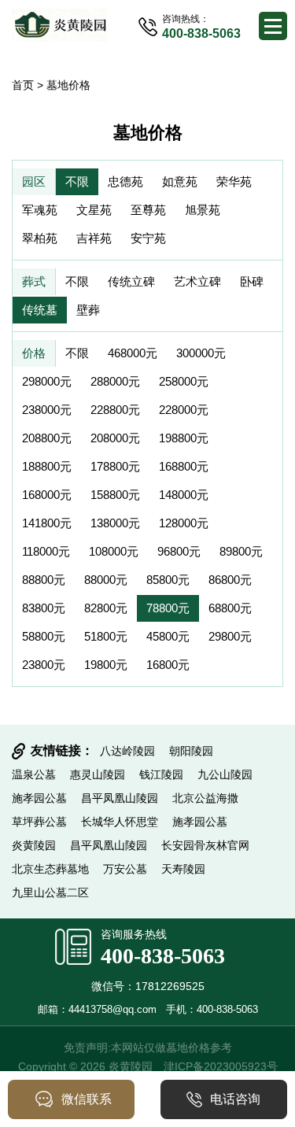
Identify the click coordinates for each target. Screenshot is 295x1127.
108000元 (113, 551)
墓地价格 (68, 85)
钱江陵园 (161, 774)
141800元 (47, 523)
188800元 (47, 466)
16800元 (168, 664)
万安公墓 (125, 869)
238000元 (47, 409)
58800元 (43, 636)
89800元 (241, 551)
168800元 (183, 466)
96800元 (179, 551)
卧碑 (252, 281)
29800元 (230, 636)
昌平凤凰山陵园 (119, 798)
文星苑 (94, 209)
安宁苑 (148, 238)
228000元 (183, 409)
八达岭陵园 (127, 751)
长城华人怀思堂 (119, 821)
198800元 (183, 438)
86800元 (230, 579)
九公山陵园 (225, 774)
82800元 (105, 608)
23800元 (43, 664)
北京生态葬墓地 (50, 869)
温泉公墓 (34, 774)
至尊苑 (148, 209)
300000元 (201, 353)
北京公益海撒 (205, 798)
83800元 (43, 608)
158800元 (115, 494)
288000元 (115, 381)
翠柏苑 (39, 238)
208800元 (47, 438)
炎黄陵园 (34, 845)
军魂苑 (39, 209)
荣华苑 (234, 181)
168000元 (47, 494)
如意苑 (179, 181)
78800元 (168, 608)
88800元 (43, 579)
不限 (77, 181)
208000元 (115, 438)
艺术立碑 (197, 281)
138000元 (115, 523)
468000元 (132, 353)
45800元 (168, 636)
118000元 (46, 551)
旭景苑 (202, 209)
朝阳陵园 (191, 751)
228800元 (115, 409)
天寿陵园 (183, 869)
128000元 (183, 523)
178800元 (115, 466)
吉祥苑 (94, 238)
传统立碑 (131, 281)
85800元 (168, 579)
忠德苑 (125, 181)
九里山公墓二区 (50, 892)
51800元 (105, 636)
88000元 (105, 579)
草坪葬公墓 (39, 821)
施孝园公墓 (39, 798)
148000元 (183, 494)
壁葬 (88, 309)
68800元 (230, 608)
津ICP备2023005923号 (221, 1066)
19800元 (105, 664)
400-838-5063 (163, 956)
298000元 (47, 381)
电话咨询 (235, 1099)
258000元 (183, 381)
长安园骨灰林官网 (205, 845)
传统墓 (39, 309)
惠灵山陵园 (97, 774)
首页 (23, 85)
